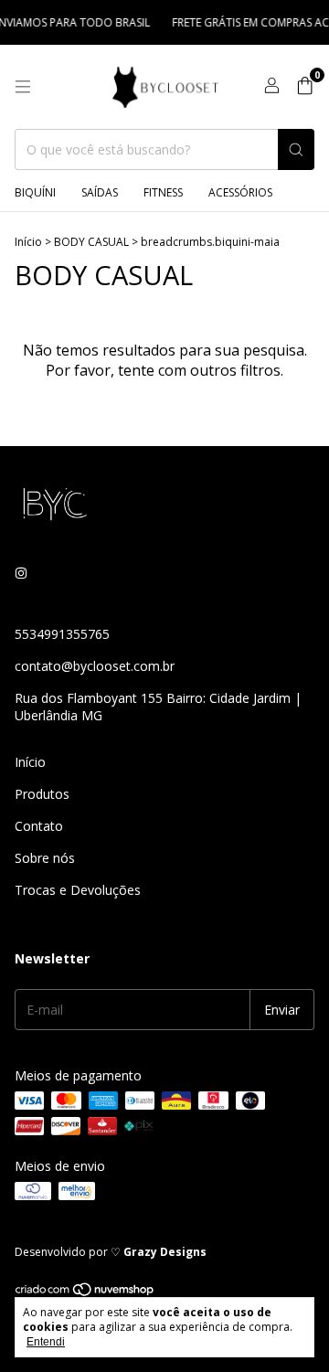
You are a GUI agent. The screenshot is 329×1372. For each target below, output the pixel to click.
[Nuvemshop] (85, 1293)
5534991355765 (62, 634)
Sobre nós (45, 858)
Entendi (46, 1341)
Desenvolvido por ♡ (111, 1252)
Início (28, 242)
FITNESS (163, 192)
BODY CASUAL (91, 242)
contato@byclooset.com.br (95, 666)
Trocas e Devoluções (78, 890)
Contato (39, 826)
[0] (304, 87)
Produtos (42, 794)
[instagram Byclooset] (21, 572)
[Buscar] (296, 149)
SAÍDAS (99, 192)
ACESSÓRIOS (240, 192)
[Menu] (23, 87)
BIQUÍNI (35, 192)
